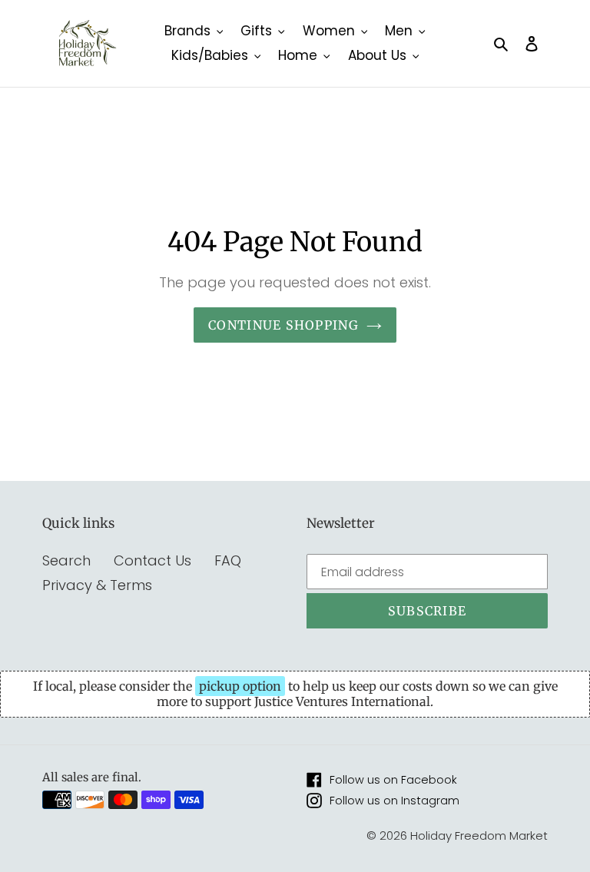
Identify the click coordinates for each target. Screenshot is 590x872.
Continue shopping (283, 325)
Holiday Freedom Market (479, 835)
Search (66, 560)
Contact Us (152, 560)
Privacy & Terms (97, 585)
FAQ (227, 560)
